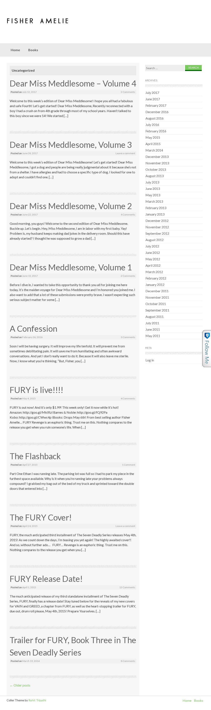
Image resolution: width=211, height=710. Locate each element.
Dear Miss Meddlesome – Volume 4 (73, 83)
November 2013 (157, 163)
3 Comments (128, 337)
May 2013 (152, 195)
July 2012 (152, 246)
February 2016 (155, 131)
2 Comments (128, 91)
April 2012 (153, 265)
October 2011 (155, 304)
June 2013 (152, 189)
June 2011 (152, 329)
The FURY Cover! (41, 517)
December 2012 (157, 220)
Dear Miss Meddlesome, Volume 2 (71, 206)
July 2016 (152, 125)
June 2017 (152, 99)
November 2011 (157, 297)
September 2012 (157, 233)
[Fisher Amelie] (46, 20)
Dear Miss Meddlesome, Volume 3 (71, 145)
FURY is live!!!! (36, 390)
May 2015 (152, 137)
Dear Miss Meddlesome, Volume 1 (71, 267)
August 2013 (154, 176)
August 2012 (154, 240)
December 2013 (157, 157)
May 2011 (152, 336)
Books (33, 50)
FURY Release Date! (46, 579)
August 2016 (154, 118)
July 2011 (152, 323)
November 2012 (157, 227)
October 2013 (155, 169)
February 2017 (155, 105)
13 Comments (127, 587)
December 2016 (157, 112)
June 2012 (152, 252)
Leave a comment (125, 153)
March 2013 (154, 201)
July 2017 (152, 93)
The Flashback (35, 456)
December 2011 (157, 291)
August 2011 (154, 316)
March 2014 (154, 150)
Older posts (20, 685)
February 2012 (155, 278)
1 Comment (128, 464)
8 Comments (128, 661)
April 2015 (153, 144)
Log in (149, 360)
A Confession (33, 329)
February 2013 (155, 208)
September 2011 (157, 310)
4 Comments (128, 214)
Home (15, 50)
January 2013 (154, 214)
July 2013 (152, 182)
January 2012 (154, 284)
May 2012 (152, 259)
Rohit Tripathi (37, 700)
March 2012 (154, 272)
